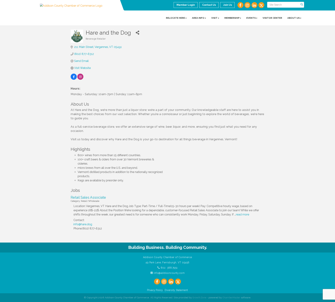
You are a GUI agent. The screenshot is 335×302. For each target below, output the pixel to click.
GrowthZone (199, 297)
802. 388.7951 (169, 267)
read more (242, 214)
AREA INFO (198, 18)
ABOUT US (293, 18)
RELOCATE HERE (175, 18)
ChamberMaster (231, 297)
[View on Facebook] (74, 78)
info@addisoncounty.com (169, 273)
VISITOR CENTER (272, 18)
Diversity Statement (176, 290)
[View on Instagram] (80, 78)
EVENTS (251, 18)
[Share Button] (138, 33)
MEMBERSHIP (231, 18)
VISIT (214, 18)
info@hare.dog (82, 224)
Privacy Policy (155, 290)
